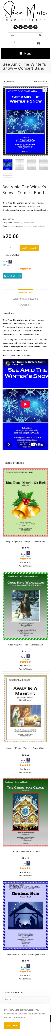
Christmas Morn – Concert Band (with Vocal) (25, 954)
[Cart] (38, 43)
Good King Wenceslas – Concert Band (25, 645)
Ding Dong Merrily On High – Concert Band (25, 541)
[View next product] (46, 82)
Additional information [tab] (25, 299)
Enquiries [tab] (25, 305)
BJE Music (7, 265)
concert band (22, 226)
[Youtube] (30, 27)
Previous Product (13, 82)
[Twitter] (20, 27)
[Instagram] (35, 27)
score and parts (39, 226)
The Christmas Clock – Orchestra (26, 851)
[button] (44, 89)
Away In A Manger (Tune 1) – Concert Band (25, 748)
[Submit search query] (40, 35)
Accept (12, 1025)
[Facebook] (15, 27)
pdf (30, 226)
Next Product (39, 82)
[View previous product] (5, 82)
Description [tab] (25, 293)
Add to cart (29, 248)
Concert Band (28, 223)
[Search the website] (25, 35)
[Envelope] (25, 27)
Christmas (17, 223)
